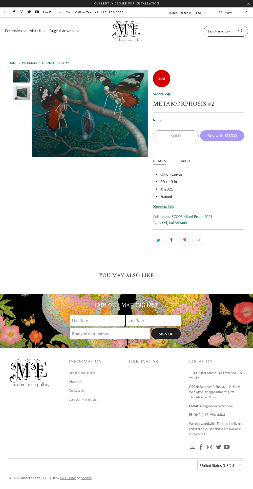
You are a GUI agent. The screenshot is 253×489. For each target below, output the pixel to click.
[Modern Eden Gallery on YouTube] (37, 12)
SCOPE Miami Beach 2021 (192, 217)
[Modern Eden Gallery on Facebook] (13, 12)
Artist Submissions (82, 373)
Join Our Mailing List (83, 399)
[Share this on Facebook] (171, 240)
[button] (16, 31)
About (186, 161)
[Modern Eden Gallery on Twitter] (29, 12)
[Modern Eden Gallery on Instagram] (21, 12)
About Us (75, 381)
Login (228, 12)
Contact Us (77, 390)
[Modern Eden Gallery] (127, 31)
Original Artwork (174, 223)
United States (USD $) (185, 13)
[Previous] (36, 113)
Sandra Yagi (162, 94)
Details (159, 161)
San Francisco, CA (56, 12)
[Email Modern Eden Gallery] (6, 12)
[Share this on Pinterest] (184, 240)
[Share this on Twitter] (158, 240)
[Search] (240, 31)
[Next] (144, 113)
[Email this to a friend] (197, 240)
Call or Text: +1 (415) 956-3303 (99, 12)
